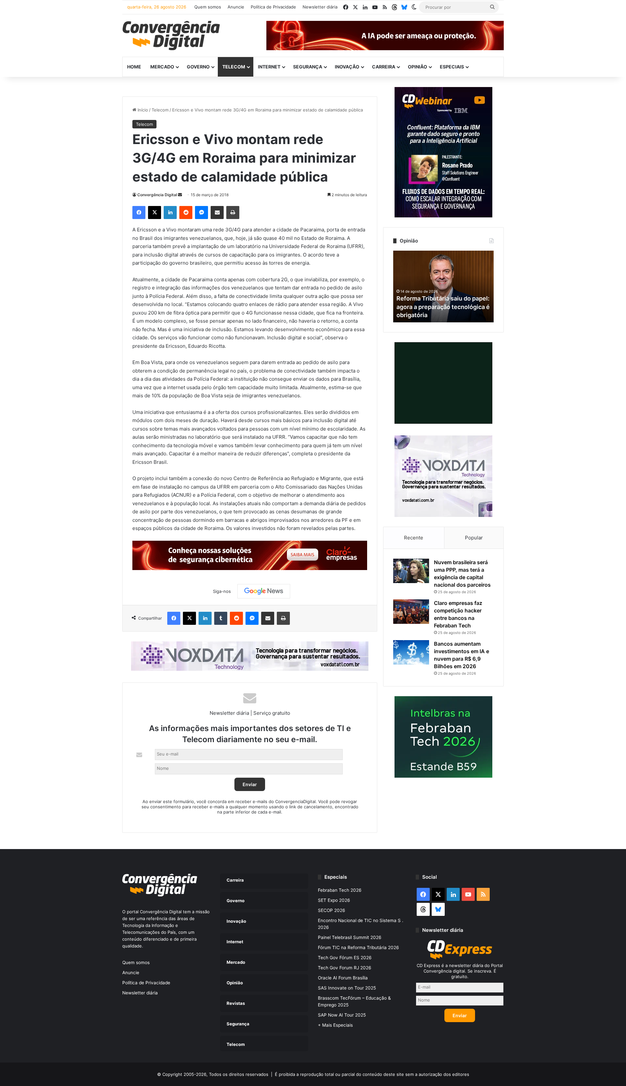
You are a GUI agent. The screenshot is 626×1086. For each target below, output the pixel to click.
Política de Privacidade (273, 6)
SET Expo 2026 (334, 900)
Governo (198, 66)
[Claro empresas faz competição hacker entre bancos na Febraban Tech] (411, 611)
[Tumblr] (220, 618)
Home (134, 66)
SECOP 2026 (331, 910)
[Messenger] (201, 212)
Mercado (162, 66)
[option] (443, 286)
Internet (269, 66)
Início (142, 109)
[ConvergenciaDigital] (171, 35)
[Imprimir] (232, 212)
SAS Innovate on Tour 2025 (347, 988)
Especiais (452, 66)
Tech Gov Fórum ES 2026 (345, 957)
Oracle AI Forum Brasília (343, 977)
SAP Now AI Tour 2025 (342, 1015)
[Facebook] (138, 212)
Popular (474, 538)
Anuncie (236, 6)
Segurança (307, 66)
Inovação (347, 66)
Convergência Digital (157, 194)
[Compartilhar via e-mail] (217, 212)
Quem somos (207, 6)
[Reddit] (185, 212)
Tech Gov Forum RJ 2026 (344, 967)
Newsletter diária (320, 6)
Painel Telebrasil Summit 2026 (349, 937)
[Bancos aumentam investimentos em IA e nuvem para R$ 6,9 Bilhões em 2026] (411, 652)
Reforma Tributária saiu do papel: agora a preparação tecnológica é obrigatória (443, 306)
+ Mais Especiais (335, 1025)
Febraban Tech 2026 (340, 890)
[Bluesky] (404, 7)
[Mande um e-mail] (180, 194)
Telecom (233, 66)
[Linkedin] (170, 212)
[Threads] (394, 7)
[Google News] (263, 591)
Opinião (417, 66)
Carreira (383, 66)
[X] (154, 212)
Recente (413, 538)
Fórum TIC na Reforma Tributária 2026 (358, 947)
